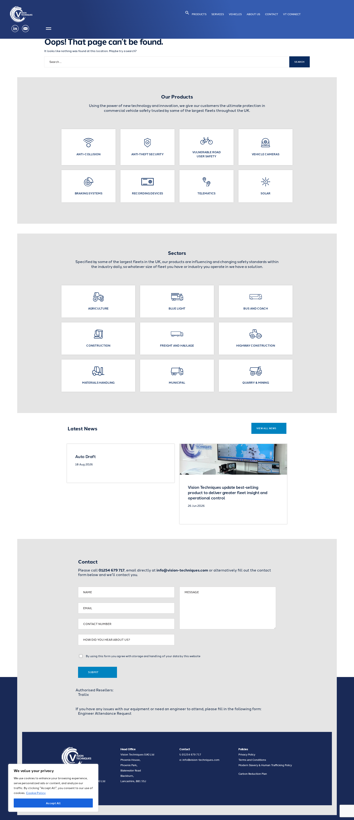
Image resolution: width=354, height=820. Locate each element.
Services (217, 14)
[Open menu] (48, 29)
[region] (53, 788)
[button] (187, 12)
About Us (253, 14)
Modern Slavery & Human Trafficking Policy (265, 765)
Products (199, 14)
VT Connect (292, 14)
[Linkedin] (15, 28)
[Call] (36, 28)
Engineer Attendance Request (105, 713)
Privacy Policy (246, 754)
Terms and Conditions (252, 760)
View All (266, 428)
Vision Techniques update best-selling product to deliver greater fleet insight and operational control (227, 492)
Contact (271, 14)
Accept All (53, 803)
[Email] (25, 28)
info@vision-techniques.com (201, 760)
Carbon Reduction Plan (252, 774)
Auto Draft (85, 456)
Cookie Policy (36, 793)
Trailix (83, 694)
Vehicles (235, 14)
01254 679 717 (191, 754)
